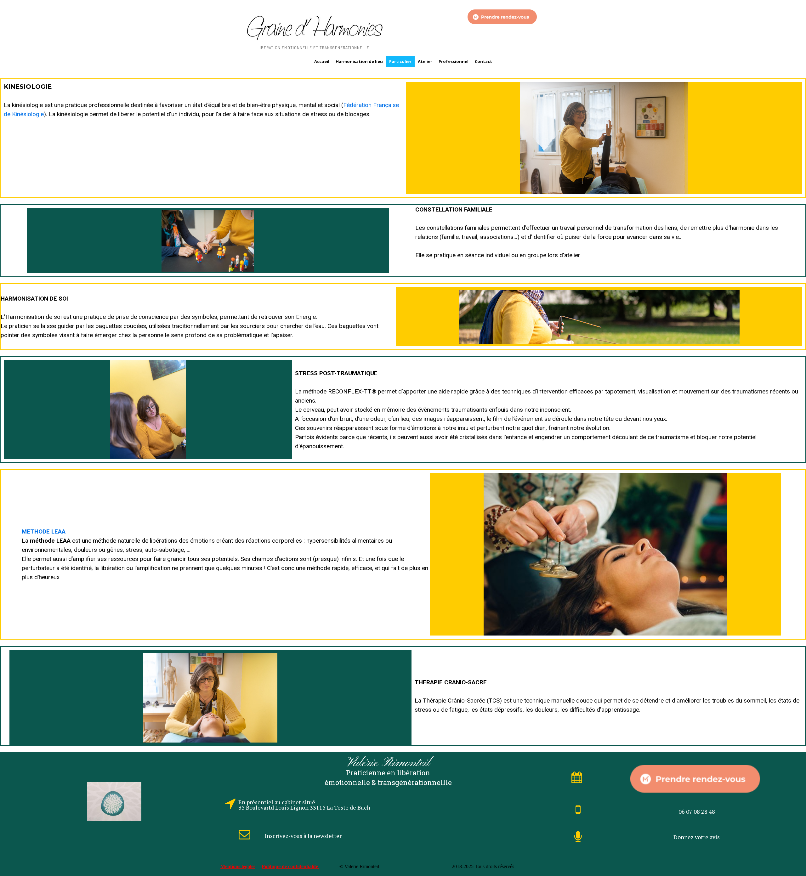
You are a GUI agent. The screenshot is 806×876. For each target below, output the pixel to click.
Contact (483, 61)
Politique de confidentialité (290, 866)
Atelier (425, 61)
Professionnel (453, 61)
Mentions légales (237, 866)
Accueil (321, 61)
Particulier (400, 61)
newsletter (328, 835)
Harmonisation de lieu (359, 61)
